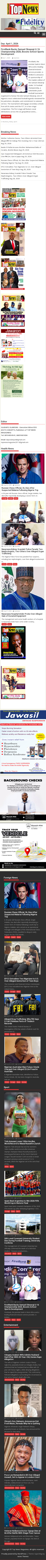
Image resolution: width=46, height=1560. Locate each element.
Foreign (4, 498)
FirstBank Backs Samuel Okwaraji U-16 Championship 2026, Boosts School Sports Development (22, 51)
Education (8, 1253)
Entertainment (9, 1380)
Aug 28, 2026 (7, 546)
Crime (4, 564)
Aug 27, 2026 (7, 611)
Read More (6, 116)
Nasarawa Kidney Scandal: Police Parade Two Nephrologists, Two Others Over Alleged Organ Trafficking (19, 176)
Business (5, 122)
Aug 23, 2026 (10, 1528)
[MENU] (43, 34)
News (11, 122)
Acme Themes (23, 1556)
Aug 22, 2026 (10, 1016)
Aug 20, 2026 (10, 1064)
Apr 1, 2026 (9, 1302)
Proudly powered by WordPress (13, 1554)
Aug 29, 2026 (7, 485)
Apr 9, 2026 (9, 1236)
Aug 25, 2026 (10, 1472)
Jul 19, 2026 (9, 1198)
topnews (16, 58)
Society (24, 1082)
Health (11, 498)
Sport (15, 122)
